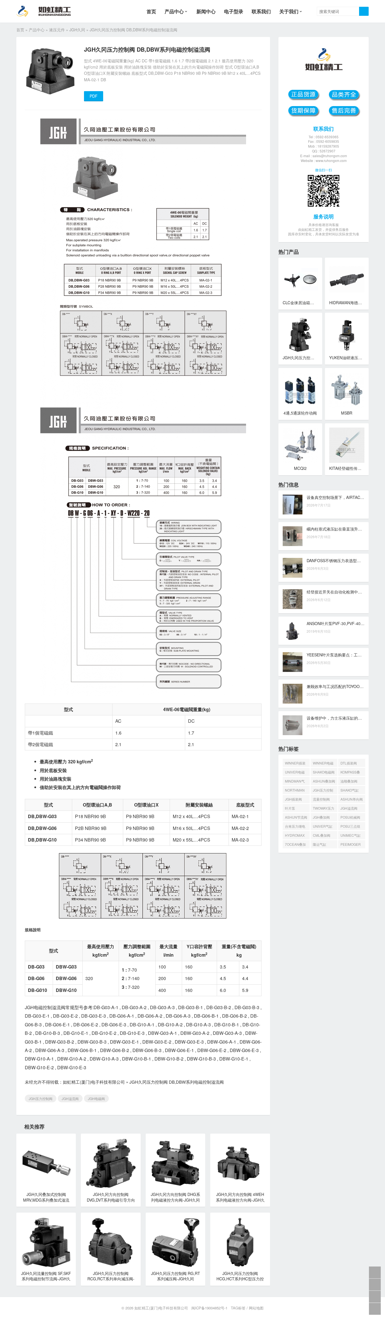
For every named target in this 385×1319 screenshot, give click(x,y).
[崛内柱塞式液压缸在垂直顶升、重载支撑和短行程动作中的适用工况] (292, 536)
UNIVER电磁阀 (295, 773)
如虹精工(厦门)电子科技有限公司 (94, 1082)
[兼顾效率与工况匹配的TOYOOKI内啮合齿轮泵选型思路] (292, 694)
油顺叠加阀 (348, 781)
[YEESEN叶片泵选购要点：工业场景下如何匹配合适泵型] (292, 662)
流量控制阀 (321, 799)
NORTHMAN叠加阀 (295, 791)
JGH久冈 (77, 29)
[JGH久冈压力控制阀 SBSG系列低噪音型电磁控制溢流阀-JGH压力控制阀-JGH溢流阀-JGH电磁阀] (300, 334)
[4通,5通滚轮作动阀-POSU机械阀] (300, 389)
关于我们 (288, 11)
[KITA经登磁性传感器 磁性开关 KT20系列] (346, 445)
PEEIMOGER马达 (350, 845)
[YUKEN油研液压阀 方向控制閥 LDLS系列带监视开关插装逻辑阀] (346, 334)
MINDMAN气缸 (295, 782)
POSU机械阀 (350, 817)
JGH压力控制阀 (40, 1098)
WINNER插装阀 (295, 764)
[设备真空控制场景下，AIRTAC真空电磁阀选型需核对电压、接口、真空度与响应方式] (292, 504)
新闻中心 (206, 11)
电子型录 (233, 11)
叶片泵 (290, 808)
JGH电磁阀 (96, 1098)
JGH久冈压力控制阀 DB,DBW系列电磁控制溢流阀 (176, 1082)
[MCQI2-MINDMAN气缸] (300, 445)
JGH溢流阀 (70, 1098)
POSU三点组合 (350, 827)
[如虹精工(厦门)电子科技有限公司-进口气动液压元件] (48, 11)
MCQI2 (300, 468)
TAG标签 (238, 1308)
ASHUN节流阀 (296, 817)
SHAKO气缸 (349, 790)
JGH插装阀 (293, 799)
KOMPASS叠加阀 (350, 773)
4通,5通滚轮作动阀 (300, 413)
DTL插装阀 (348, 763)
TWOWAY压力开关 (323, 809)
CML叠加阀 (321, 835)
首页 (151, 11)
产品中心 (174, 11)
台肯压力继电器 (295, 827)
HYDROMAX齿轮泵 (295, 836)
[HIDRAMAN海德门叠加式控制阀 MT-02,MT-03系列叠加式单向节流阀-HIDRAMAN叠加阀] (346, 279)
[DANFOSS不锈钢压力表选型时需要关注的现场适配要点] (292, 568)
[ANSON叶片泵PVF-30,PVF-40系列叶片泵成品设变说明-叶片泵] (292, 631)
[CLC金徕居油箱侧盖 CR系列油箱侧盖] (300, 279)
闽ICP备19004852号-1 (209, 1308)
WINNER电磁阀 (323, 764)
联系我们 (261, 11)
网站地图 (256, 1308)
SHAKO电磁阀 (324, 772)
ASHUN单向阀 (351, 799)
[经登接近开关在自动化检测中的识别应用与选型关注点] (292, 599)
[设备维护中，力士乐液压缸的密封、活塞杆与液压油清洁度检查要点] (292, 725)
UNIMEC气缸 (350, 835)
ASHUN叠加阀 (324, 781)
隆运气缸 (319, 844)
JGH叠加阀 (321, 817)
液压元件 (57, 29)
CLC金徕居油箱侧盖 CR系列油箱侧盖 (315, 302)
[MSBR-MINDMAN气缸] (346, 389)
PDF (94, 96)
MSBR (346, 413)
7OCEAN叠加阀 (295, 845)
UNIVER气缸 (323, 826)
